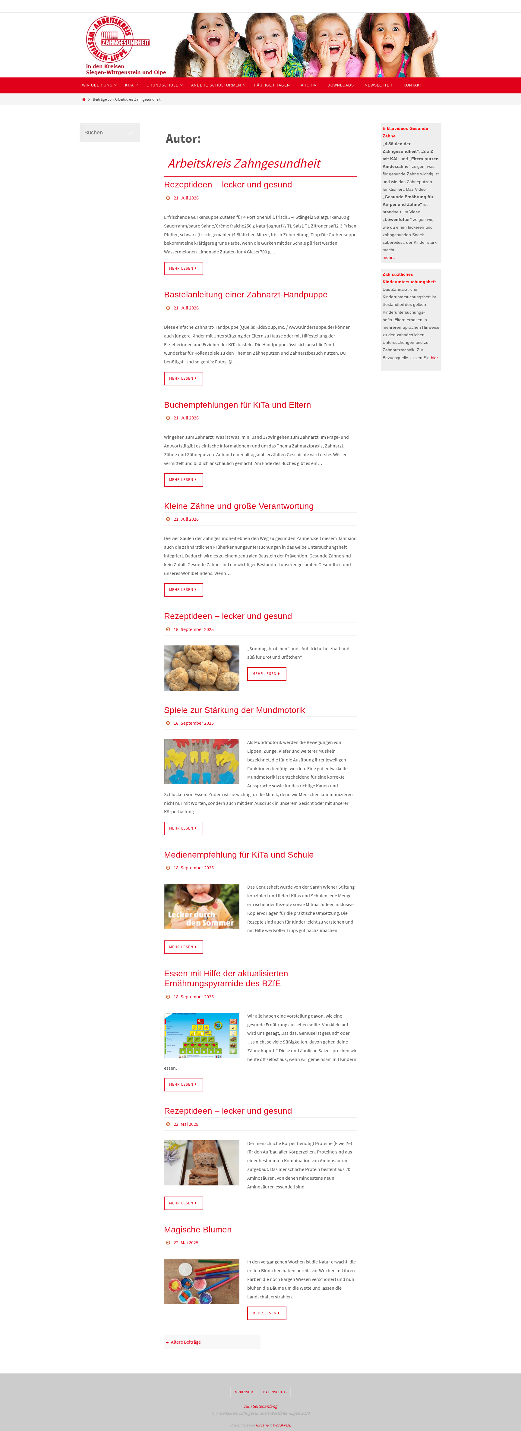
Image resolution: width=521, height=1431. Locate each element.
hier (434, 357)
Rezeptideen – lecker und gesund (228, 184)
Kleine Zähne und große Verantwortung (239, 506)
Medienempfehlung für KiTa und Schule (239, 854)
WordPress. (282, 1425)
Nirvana (262, 1425)
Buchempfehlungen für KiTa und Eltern (237, 405)
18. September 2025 (194, 629)
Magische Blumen (198, 1229)
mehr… (390, 257)
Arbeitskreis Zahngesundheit (244, 163)
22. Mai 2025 (186, 1124)
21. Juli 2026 (186, 198)
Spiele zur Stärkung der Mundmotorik (234, 710)
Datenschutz (275, 1392)
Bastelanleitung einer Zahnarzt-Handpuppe (246, 294)
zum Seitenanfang (260, 1406)
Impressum (244, 1392)
